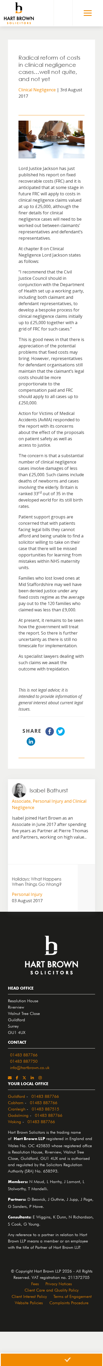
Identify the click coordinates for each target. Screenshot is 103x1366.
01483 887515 (45, 1108)
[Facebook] (17, 1077)
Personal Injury (27, 894)
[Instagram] (40, 1077)
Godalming (18, 1115)
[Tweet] (60, 734)
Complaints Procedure (68, 1302)
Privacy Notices (58, 1283)
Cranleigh (16, 1108)
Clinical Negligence (37, 90)
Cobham (16, 1102)
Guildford (16, 1096)
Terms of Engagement (72, 1296)
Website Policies (29, 1302)
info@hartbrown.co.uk (29, 1067)
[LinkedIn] (32, 1077)
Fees (35, 1283)
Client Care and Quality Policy (51, 1289)
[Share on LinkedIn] (31, 744)
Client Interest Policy (29, 1296)
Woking (14, 1121)
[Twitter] (24, 1077)
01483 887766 (24, 1054)
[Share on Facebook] (49, 734)
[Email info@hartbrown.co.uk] (10, 1077)
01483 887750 (24, 1061)
